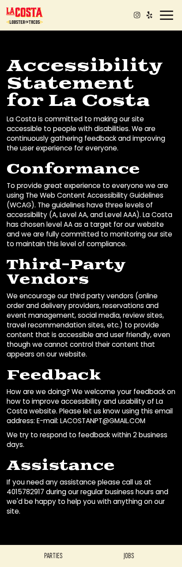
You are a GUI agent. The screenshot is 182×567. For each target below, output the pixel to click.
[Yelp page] (149, 15)
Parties (53, 555)
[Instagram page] (137, 15)
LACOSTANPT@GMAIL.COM (102, 420)
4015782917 (25, 491)
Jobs (129, 555)
